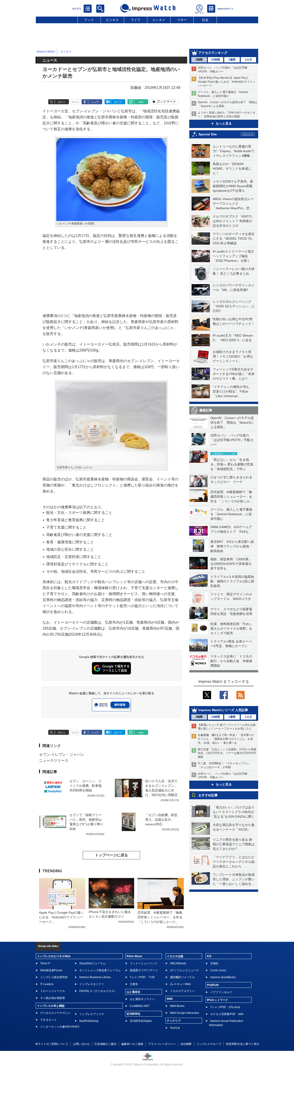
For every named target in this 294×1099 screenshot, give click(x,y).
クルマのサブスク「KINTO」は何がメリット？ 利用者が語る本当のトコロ (234, 221)
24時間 (215, 59)
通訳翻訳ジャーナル (182, 977)
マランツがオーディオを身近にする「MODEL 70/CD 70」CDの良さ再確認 (234, 238)
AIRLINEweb (178, 963)
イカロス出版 (175, 956)
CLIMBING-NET (140, 1006)
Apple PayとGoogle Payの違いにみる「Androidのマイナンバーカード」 (61, 917)
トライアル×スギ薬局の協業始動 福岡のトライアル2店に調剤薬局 (232, 581)
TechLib (175, 1027)
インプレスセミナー (91, 984)
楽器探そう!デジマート (144, 970)
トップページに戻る (111, 855)
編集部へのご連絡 (132, 1044)
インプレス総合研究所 (54, 977)
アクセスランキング (212, 53)
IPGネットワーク (217, 1000)
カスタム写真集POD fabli (226, 1014)
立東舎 (134, 984)
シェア (95, 102)
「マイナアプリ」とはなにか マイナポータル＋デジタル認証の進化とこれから (235, 861)
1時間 (199, 59)
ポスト (61, 102)
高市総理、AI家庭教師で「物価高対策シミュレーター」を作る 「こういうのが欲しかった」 (159, 917)
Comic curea (218, 970)
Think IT (45, 963)
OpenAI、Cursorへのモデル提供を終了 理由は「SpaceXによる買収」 (232, 422)
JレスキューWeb (180, 984)
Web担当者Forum (51, 970)
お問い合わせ (81, 1044)
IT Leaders (47, 984)
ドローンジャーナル (52, 991)
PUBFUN (213, 985)
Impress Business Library (95, 977)
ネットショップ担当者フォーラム (100, 970)
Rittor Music (134, 956)
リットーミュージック (143, 963)
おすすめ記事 (208, 795)
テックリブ (174, 1020)
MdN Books (177, 1006)
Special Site (207, 134)
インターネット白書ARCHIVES (59, 1026)
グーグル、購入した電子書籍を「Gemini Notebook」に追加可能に (231, 514)
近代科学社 (133, 1013)
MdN (170, 998)
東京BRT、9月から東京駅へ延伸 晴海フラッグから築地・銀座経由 (232, 546)
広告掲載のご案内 (105, 1044)
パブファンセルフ (221, 992)
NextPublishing (88, 1021)
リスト (75, 102)
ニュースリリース (53, 760)
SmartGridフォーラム (92, 963)
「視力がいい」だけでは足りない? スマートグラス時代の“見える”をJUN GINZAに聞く (233, 811)
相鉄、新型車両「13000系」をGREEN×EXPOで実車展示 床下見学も (232, 563)
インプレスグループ (208, 1044)
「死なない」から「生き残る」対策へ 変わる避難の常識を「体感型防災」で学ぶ (231, 464)
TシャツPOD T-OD (142, 977)
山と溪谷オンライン (142, 999)
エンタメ (158, 20)
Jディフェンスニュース (184, 970)
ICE (209, 956)
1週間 (231, 59)
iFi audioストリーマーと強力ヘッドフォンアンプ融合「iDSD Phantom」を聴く (233, 256)
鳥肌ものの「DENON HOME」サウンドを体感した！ (232, 168)
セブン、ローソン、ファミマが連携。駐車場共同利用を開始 (85, 785)
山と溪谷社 (133, 992)
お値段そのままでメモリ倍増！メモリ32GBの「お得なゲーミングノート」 (233, 356)
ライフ (135, 20)
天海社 (214, 963)
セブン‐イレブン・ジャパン (61, 754)
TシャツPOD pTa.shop (225, 1007)
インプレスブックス (91, 1014)
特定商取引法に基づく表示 (242, 1044)
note (141, 102)
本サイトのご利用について (51, 1044)
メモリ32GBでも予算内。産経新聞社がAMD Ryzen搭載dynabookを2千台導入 (233, 186)
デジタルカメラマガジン (55, 1013)
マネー (182, 20)
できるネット (48, 1019)
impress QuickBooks (223, 977)
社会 (205, 20)
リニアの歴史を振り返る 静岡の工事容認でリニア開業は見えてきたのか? (233, 844)
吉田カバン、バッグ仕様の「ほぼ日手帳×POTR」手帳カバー (231, 439)
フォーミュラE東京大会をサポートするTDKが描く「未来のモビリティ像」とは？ (233, 373)
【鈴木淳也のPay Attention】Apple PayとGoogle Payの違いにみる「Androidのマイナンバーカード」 (226, 81)
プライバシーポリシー (162, 1044)
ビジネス (112, 20)
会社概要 (186, 1044)
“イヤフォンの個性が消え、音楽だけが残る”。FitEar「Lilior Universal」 (232, 391)
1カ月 (248, 59)
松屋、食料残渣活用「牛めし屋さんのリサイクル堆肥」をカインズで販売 (231, 628)
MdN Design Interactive (184, 1013)
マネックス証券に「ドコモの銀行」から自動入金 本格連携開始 (231, 660)
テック (89, 20)
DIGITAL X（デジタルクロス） (98, 991)
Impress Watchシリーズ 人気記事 (223, 710)
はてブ (118, 102)
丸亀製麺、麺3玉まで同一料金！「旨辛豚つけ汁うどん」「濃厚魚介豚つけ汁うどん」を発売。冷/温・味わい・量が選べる (226, 738)
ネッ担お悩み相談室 (52, 998)
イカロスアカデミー (182, 991)
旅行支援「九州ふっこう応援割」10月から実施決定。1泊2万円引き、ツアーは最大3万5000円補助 (227, 753)
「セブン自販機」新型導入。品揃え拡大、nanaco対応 (161, 819)
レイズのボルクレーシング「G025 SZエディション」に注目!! (234, 306)
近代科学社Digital (141, 1021)
